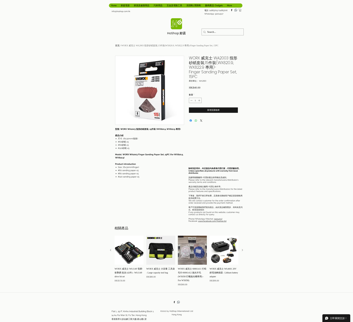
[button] (240, 10)
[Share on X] (201, 120)
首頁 (117, 45)
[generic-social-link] (235, 10)
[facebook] (231, 10)
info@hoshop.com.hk (121, 11)
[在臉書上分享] (190, 120)
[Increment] (199, 100)
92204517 (218, 219)
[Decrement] (191, 100)
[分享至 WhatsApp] (196, 120)
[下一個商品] (242, 250)
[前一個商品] (110, 250)
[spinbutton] (195, 100)
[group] (176, 263)
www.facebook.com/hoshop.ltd (212, 221)
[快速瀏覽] (129, 250)
